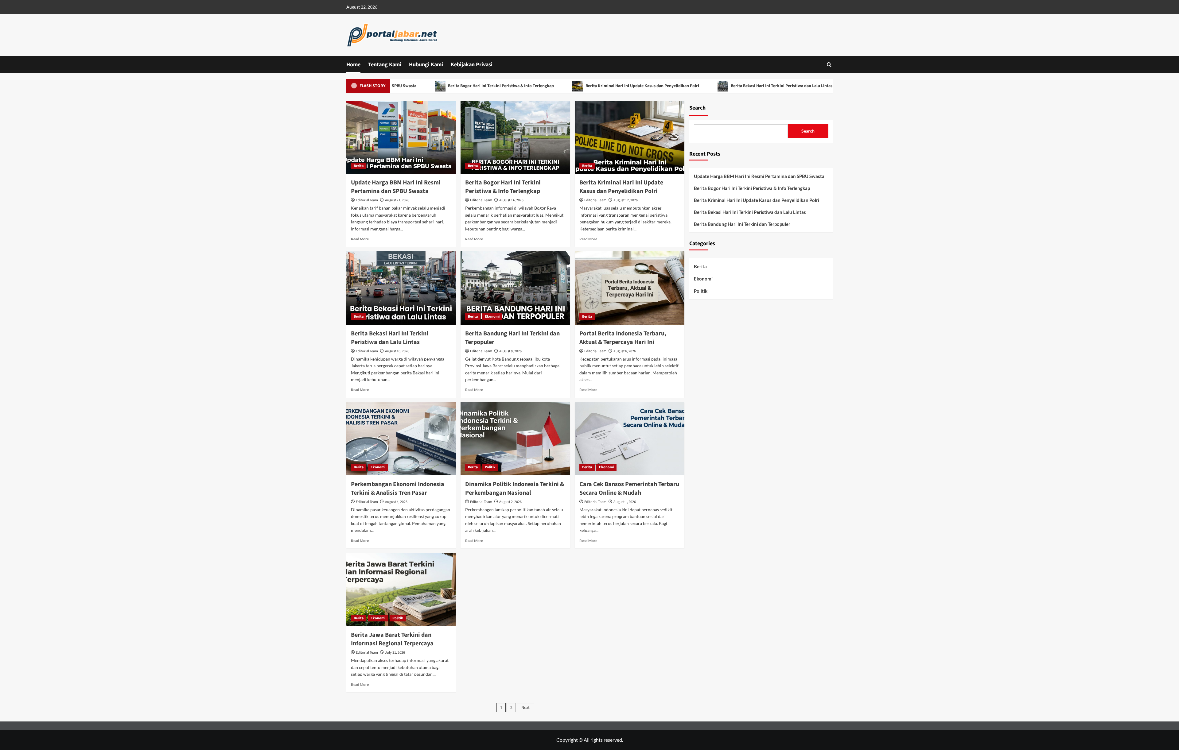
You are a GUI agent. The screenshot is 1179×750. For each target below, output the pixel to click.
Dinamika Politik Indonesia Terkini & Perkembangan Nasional (514, 488)
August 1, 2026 (624, 502)
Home (353, 64)
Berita (359, 165)
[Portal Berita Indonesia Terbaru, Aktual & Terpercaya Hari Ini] (629, 287)
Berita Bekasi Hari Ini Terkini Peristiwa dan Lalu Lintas (746, 86)
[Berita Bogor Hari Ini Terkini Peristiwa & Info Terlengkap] (515, 137)
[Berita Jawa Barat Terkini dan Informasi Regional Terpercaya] (401, 589)
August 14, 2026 (511, 200)
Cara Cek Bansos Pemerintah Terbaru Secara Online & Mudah (629, 488)
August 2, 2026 (510, 502)
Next (525, 708)
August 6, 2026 (624, 351)
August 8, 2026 (510, 351)
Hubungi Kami (426, 64)
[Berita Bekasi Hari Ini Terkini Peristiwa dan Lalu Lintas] (401, 287)
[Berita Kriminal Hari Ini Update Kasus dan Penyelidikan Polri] (629, 137)
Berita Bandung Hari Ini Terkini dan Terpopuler (742, 224)
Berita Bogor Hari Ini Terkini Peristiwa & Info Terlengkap (465, 86)
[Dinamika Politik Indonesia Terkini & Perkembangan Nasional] (515, 438)
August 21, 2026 (397, 200)
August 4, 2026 (396, 502)
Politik (490, 467)
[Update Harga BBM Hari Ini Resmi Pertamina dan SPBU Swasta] (401, 137)
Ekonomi (492, 316)
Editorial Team (367, 200)
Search (697, 108)
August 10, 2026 (397, 351)
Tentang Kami (384, 64)
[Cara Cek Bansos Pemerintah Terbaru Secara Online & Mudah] (629, 438)
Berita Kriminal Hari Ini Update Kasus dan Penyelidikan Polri (607, 86)
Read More (360, 239)
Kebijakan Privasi (471, 64)
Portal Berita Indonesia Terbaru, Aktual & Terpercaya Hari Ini (622, 337)
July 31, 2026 (395, 652)
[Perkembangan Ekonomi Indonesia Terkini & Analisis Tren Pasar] (401, 438)
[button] (829, 64)
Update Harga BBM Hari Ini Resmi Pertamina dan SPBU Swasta (396, 186)
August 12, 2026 (625, 200)
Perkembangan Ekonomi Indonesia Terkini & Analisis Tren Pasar (397, 488)
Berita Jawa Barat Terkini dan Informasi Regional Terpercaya (392, 639)
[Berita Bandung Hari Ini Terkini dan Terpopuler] (515, 287)
